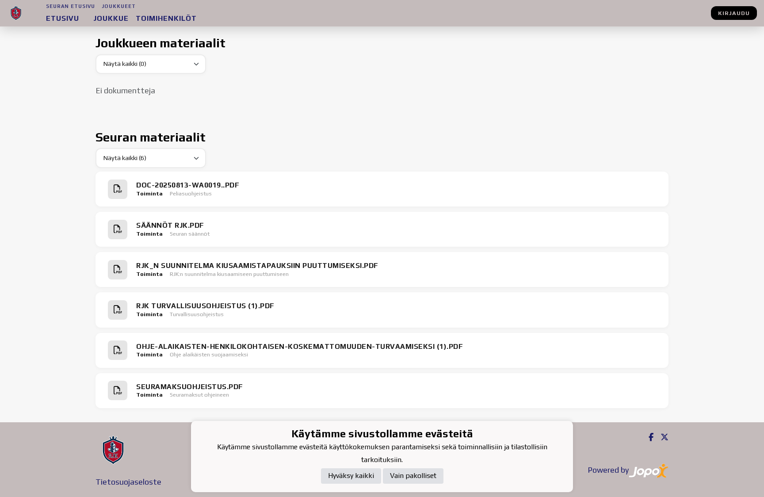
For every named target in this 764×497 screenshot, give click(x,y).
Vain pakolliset (413, 475)
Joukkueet (119, 6)
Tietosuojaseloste (128, 481)
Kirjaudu (734, 13)
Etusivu (62, 18)
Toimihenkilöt (166, 18)
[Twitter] (660, 437)
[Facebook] (647, 437)
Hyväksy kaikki (351, 475)
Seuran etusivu (70, 6)
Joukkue (111, 18)
